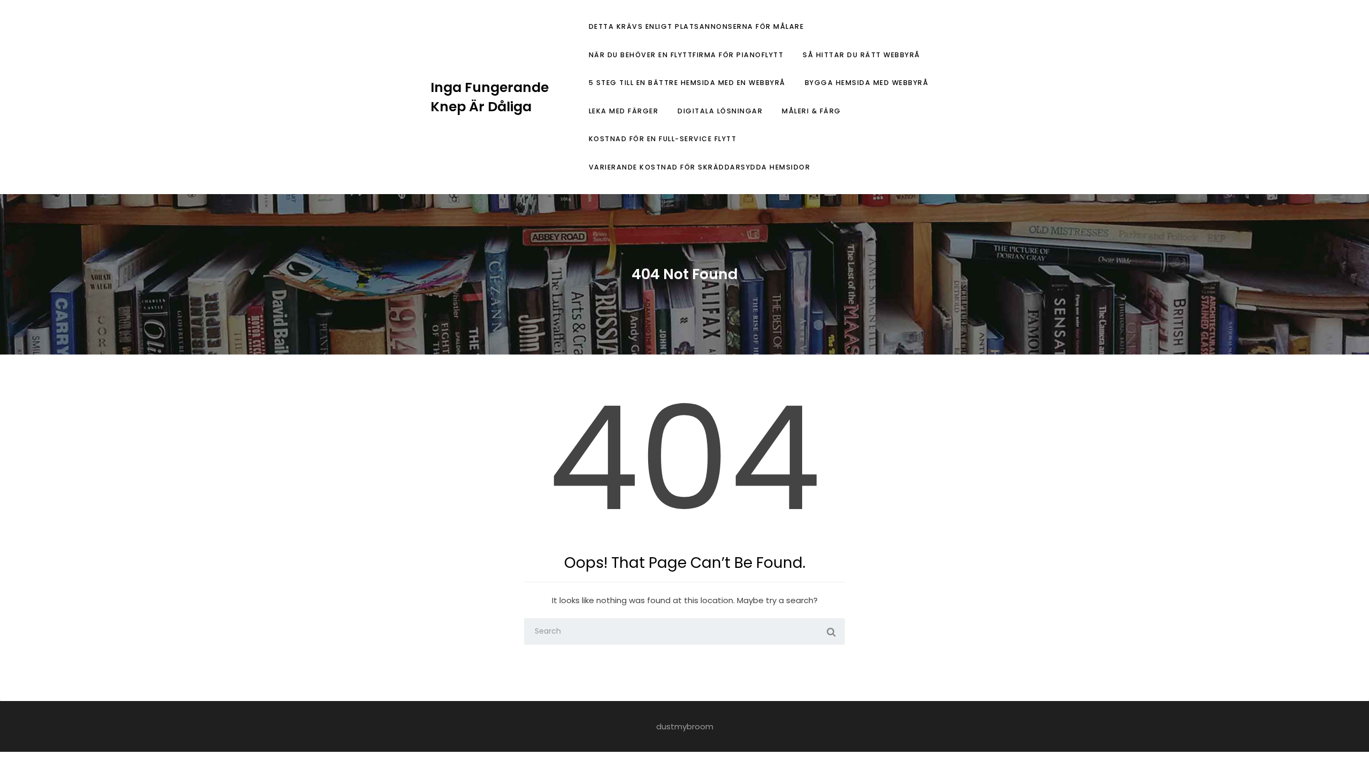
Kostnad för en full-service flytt (663, 138)
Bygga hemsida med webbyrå (867, 82)
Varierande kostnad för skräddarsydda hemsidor (700, 167)
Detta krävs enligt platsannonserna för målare (696, 26)
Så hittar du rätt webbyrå (861, 54)
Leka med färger (624, 111)
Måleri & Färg (811, 111)
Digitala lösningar (720, 111)
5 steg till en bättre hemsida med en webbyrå (687, 82)
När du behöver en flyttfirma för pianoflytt (686, 54)
